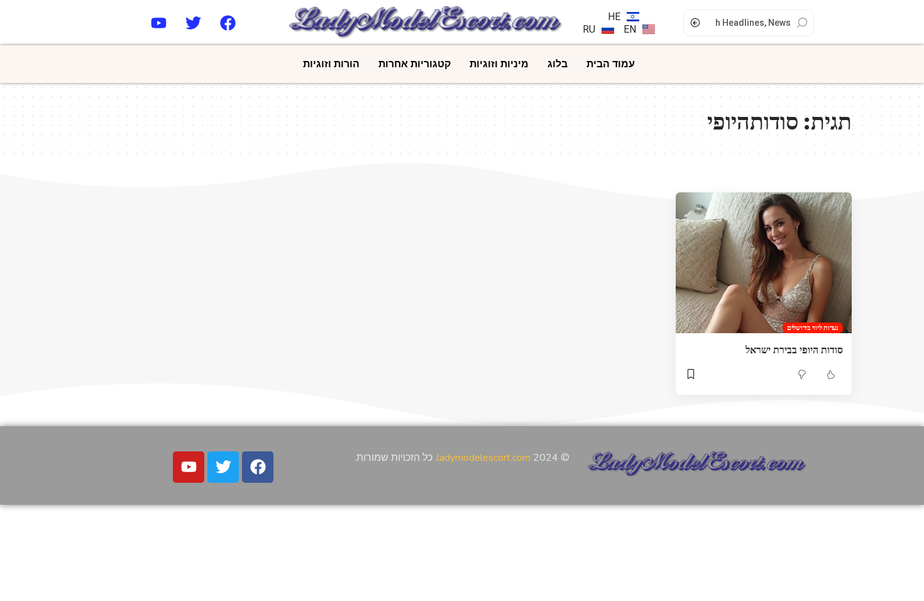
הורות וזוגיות (331, 64)
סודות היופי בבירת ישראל (794, 349)
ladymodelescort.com (484, 458)
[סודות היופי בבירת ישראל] (764, 262)
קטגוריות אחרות (414, 64)
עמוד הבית (610, 64)
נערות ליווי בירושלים (813, 327)
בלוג (557, 64)
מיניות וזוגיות (499, 64)
